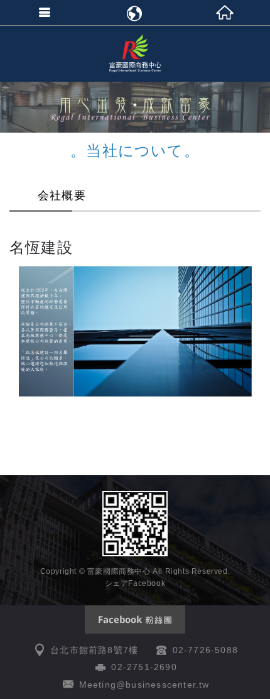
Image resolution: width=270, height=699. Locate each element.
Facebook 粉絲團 (135, 619)
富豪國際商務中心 (135, 53)
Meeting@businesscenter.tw (144, 685)
